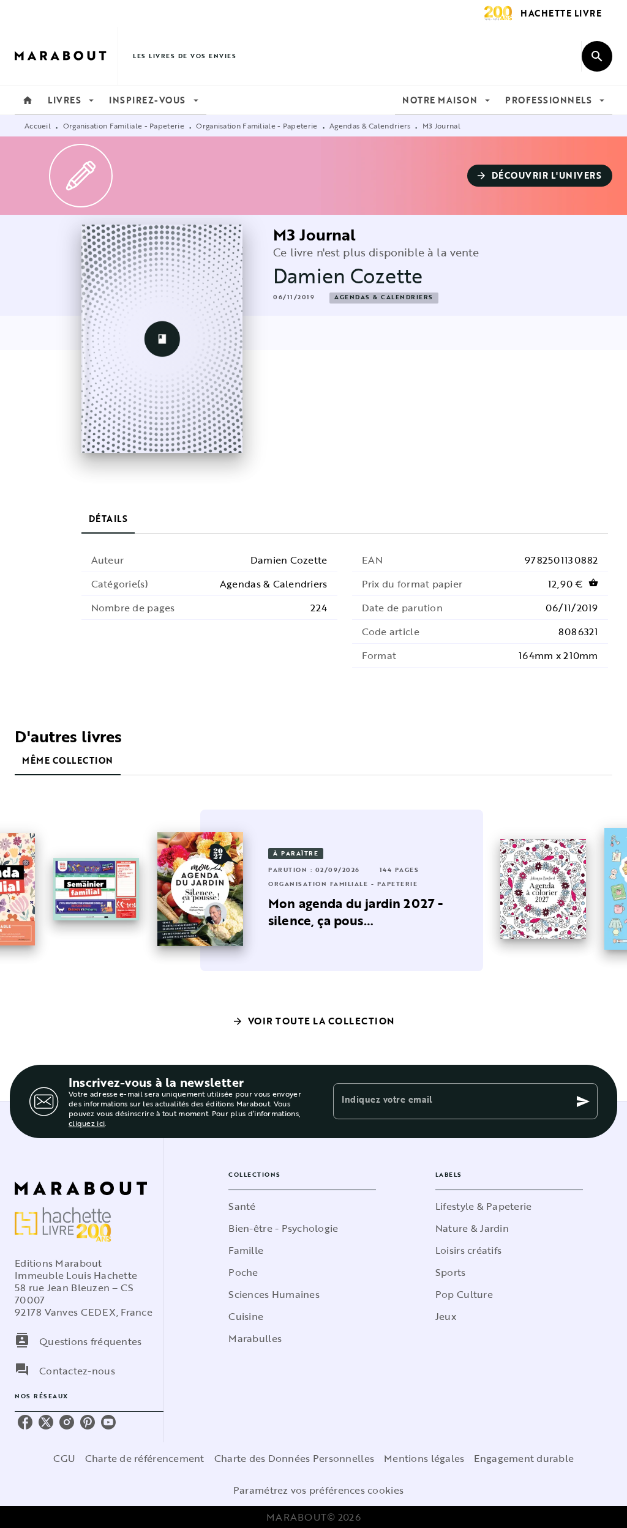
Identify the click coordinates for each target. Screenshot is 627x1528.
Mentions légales (424, 1458)
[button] (540, 176)
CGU (64, 1458)
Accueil (37, 125)
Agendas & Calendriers (369, 125)
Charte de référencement (145, 1458)
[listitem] (25, 1422)
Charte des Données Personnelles (294, 1458)
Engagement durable (524, 1458)
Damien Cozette (347, 275)
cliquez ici (87, 1122)
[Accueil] (66, 56)
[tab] (27, 100)
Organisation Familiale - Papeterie (123, 125)
